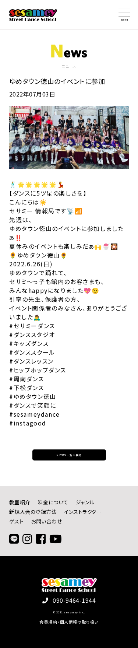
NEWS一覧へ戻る (69, 455)
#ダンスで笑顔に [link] (32, 405)
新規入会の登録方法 (33, 511)
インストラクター (83, 511)
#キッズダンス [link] (29, 343)
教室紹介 (20, 502)
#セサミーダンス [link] (32, 325)
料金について (53, 502)
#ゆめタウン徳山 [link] (32, 396)
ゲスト (16, 521)
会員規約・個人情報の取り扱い (69, 622)
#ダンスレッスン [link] (31, 361)
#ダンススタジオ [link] (32, 334)
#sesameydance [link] (34, 414)
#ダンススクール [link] (32, 352)
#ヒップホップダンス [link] (37, 369)
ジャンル (85, 502)
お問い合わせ (46, 521)
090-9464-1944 (74, 600)
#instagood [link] (27, 422)
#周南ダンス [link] (26, 378)
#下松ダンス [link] (26, 387)
